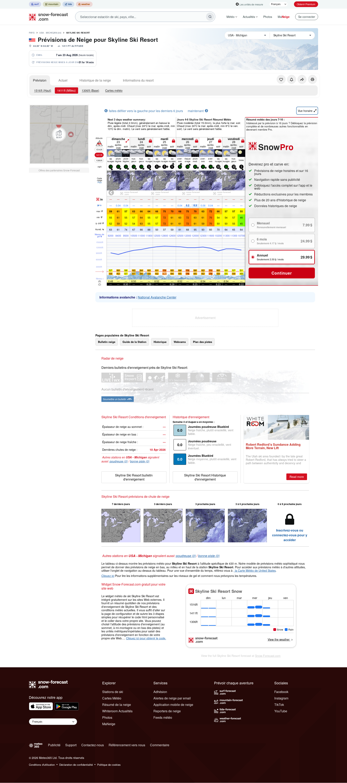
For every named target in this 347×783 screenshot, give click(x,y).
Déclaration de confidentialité (76, 765)
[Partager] (302, 79)
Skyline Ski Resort (78, 32)
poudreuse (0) (119, 461)
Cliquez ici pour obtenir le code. (146, 638)
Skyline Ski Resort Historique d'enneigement (205, 477)
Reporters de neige (167, 711)
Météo (231, 17)
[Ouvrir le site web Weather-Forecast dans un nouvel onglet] (84, 4)
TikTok (279, 704)
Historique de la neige (95, 80)
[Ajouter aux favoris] (281, 79)
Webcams (180, 342)
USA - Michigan (50, 32)
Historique (160, 342)
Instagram (281, 698)
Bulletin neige (106, 342)
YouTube (280, 711)
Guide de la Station (134, 342)
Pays (32, 32)
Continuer (281, 273)
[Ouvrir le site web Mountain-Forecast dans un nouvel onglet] (52, 4)
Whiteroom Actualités (117, 711)
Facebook (281, 691)
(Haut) (42, 90)
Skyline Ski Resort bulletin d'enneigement (134, 477)
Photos (267, 17)
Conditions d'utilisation (42, 765)
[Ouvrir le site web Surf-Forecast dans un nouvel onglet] (35, 4)
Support (71, 745)
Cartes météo (113, 90)
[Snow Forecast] (47, 17)
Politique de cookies (109, 765)
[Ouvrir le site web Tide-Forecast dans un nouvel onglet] (68, 4)
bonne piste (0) (139, 461)
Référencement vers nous (127, 745)
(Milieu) (66, 90)
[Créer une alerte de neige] (291, 79)
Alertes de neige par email (172, 698)
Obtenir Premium (306, 4)
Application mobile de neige (173, 704)
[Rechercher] (210, 17)
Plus (100, 182)
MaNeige (108, 724)
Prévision (39, 80)
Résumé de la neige (116, 704)
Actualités (249, 17)
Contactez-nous (92, 745)
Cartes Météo (111, 698)
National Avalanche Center (157, 297)
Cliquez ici (107, 576)
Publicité (54, 745)
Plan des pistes (202, 342)
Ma (284, 17)
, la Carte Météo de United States (254, 570)
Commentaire (159, 745)
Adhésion (160, 691)
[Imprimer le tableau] (312, 79)
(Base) (90, 90)
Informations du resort (138, 80)
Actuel (62, 80)
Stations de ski (112, 691)
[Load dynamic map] (59, 134)
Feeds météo (162, 717)
